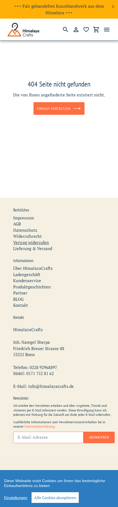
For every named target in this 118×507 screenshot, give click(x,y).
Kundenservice (27, 280)
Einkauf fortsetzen (54, 108)
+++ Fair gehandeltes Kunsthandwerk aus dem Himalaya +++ (59, 9)
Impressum (23, 217)
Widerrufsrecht (27, 236)
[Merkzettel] (86, 29)
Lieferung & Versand (32, 248)
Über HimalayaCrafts (33, 268)
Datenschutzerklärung (39, 426)
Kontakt (20, 305)
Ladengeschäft (26, 274)
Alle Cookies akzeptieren (55, 497)
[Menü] (107, 29)
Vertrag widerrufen (31, 242)
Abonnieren (99, 437)
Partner (20, 293)
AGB (17, 224)
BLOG (18, 299)
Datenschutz (25, 230)
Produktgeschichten (32, 287)
